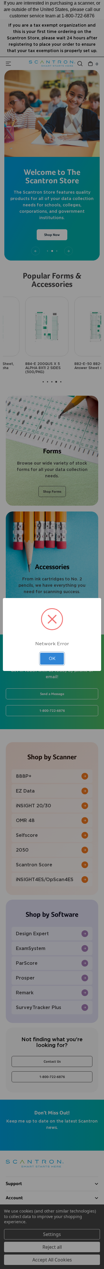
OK (52, 658)
